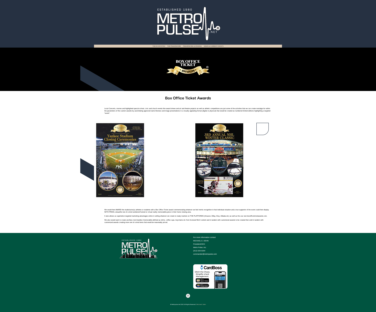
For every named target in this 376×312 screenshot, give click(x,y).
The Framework (174, 46)
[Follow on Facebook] (188, 296)
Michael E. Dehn (201, 304)
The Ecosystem (158, 46)
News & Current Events (214, 46)
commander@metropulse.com (205, 254)
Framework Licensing (192, 46)
